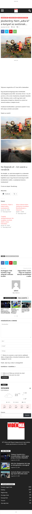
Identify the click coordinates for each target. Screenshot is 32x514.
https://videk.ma (16, 292)
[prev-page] (15, 316)
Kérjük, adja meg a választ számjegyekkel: (12, 362)
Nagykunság (4, 492)
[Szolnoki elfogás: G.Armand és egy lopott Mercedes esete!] (26, 304)
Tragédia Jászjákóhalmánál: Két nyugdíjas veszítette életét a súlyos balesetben (7, 220)
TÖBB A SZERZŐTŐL (22, 298)
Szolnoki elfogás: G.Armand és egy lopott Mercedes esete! (26, 310)
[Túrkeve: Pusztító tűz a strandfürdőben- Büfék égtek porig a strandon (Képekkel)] (5, 304)
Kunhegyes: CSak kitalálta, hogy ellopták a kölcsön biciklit (7, 273)
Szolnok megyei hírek (22, 17)
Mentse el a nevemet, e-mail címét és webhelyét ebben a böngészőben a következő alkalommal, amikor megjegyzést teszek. (15, 357)
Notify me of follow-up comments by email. (14, 373)
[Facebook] (2, 31)
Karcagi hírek (4, 498)
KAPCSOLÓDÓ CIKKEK (10, 298)
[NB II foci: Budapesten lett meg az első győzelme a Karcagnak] (16, 304)
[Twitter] (7, 31)
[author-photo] (16, 284)
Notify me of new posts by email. (11, 375)
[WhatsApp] (15, 31)
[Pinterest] (11, 31)
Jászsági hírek (9, 14)
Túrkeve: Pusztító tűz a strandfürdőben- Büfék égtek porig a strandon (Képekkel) (5, 311)
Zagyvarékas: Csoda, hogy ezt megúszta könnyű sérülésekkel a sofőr (24, 273)
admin (16, 291)
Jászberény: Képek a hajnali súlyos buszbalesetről (7, 206)
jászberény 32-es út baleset (12, 256)
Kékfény (3, 490)
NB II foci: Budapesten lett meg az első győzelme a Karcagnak (15, 311)
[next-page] (17, 316)
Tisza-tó (3, 500)
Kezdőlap (3, 14)
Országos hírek (12, 17)
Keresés (3, 412)
